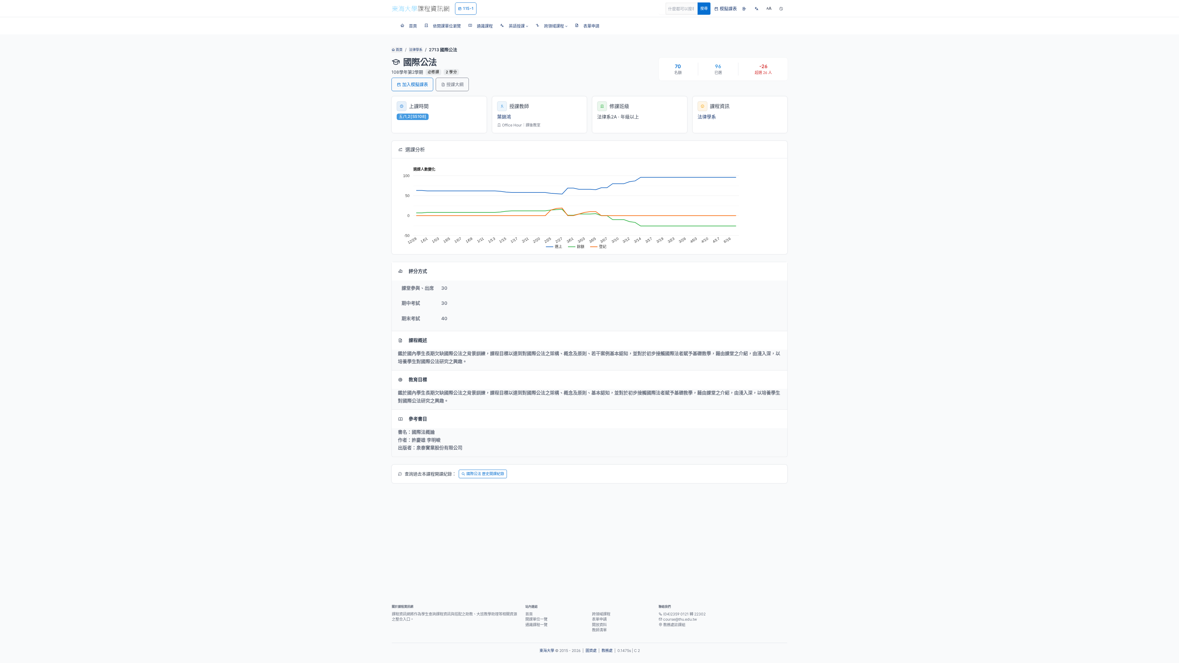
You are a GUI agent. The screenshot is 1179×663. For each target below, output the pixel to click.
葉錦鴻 (504, 117)
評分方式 (418, 271)
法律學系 (415, 50)
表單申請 (599, 619)
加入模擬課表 (415, 84)
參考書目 (418, 419)
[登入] (744, 8)
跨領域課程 (601, 614)
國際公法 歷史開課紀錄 (485, 473)
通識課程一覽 (536, 624)
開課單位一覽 (536, 619)
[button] (514, 26)
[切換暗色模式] (781, 8)
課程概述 (418, 340)
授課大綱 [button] (455, 84)
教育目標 (418, 379)
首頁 (399, 50)
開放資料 (599, 624)
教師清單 (599, 630)
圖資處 (591, 650)
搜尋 (704, 8)
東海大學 (546, 650)
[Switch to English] (756, 8)
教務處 (607, 650)
